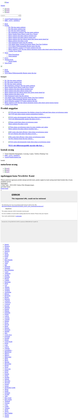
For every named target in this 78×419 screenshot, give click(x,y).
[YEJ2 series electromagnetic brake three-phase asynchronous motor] (29, 142)
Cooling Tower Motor (15, 51)
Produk (7, 25)
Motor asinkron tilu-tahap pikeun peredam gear (22, 36)
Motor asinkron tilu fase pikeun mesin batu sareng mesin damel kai (28, 39)
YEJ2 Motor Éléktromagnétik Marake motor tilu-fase (24, 46)
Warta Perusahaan (13, 54)
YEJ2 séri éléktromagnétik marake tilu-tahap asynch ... (24, 119)
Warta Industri (12, 56)
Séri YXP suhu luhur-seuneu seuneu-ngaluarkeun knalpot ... (26, 114)
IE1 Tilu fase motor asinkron (16, 27)
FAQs (6, 58)
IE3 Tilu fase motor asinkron (16, 30)
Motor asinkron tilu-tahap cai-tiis (18, 41)
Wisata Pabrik (12, 61)
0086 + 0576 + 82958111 (12, 155)
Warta (6, 53)
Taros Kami (8, 63)
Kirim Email (4, 188)
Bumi (6, 24)
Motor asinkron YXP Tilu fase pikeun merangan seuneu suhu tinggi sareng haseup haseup (35, 49)
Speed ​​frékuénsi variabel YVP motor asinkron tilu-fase (24, 47)
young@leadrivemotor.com (13, 157)
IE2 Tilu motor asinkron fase (16, 29)
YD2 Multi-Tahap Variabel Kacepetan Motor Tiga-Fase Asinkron (28, 44)
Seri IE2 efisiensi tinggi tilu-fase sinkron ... (21, 138)
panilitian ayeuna (6, 181)
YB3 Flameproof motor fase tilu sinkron (20, 42)
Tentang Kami (9, 59)
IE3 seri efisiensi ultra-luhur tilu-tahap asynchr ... (22, 134)
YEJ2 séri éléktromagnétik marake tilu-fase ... (26, 146)
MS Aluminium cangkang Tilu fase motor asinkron (23, 32)
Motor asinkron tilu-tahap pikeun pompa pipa (21, 37)
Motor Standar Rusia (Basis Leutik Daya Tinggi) (23, 34)
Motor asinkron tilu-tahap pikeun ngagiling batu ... (23, 129)
